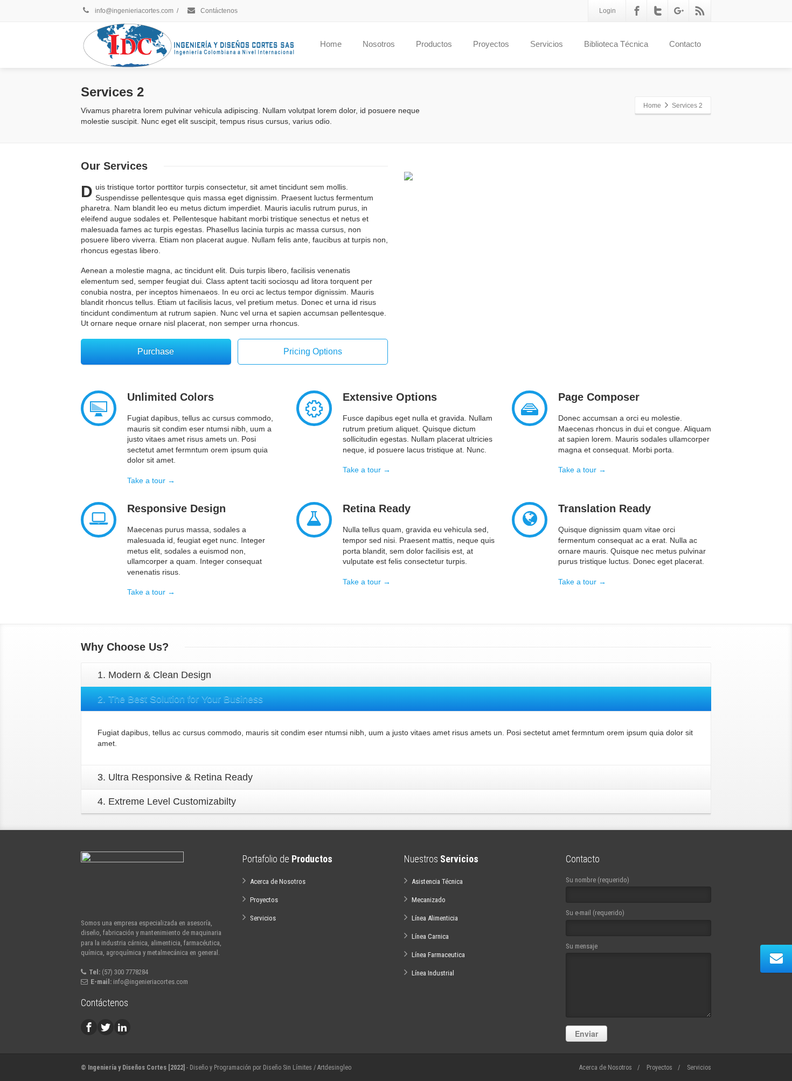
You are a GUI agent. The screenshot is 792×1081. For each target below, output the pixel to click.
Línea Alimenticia (435, 918)
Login (607, 11)
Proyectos (491, 43)
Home (331, 43)
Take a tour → (151, 480)
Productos (434, 43)
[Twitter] (658, 11)
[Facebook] (637, 11)
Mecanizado (429, 900)
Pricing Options (312, 351)
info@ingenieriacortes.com (133, 11)
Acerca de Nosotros (277, 881)
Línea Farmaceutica (438, 955)
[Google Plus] (679, 11)
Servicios (546, 43)
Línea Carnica (430, 936)
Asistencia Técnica (437, 881)
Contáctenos (218, 11)
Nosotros (379, 43)
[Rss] (700, 11)
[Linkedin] (122, 1027)
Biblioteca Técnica (616, 43)
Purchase (155, 351)
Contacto (685, 43)
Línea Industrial (433, 973)
